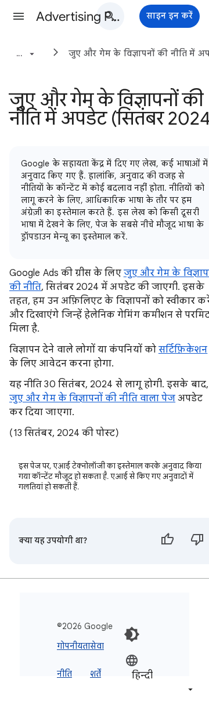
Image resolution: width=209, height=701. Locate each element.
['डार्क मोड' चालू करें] (132, 634)
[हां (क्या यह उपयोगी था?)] (167, 541)
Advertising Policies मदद (79, 16)
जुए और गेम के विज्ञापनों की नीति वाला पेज (92, 398)
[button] (19, 16)
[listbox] (160, 674)
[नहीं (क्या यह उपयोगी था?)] (197, 541)
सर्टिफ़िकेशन (182, 349)
